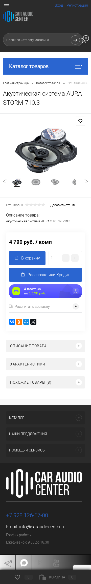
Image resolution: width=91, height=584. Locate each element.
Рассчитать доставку (32, 307)
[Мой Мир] (26, 322)
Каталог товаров (29, 66)
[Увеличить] (45, 150)
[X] (33, 322)
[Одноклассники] (19, 322)
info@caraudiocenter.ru (42, 526)
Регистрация (77, 5)
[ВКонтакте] (12, 322)
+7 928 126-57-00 (27, 515)
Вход (59, 5)
